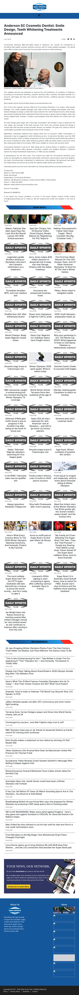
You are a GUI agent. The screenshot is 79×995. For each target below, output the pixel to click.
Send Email (13, 175)
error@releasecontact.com (13, 199)
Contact (35, 991)
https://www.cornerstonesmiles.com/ (38, 103)
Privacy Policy (15, 991)
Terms (5, 991)
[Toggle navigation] (39, 16)
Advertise (26, 991)
